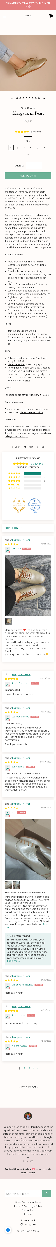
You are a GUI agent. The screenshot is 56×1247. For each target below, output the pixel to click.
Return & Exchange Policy (28, 1206)
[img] (11, 544)
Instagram (29, 1224)
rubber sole (40, 231)
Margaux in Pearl (21, 540)
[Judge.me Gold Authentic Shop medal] (19, 504)
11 (28, 154)
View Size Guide (16, 364)
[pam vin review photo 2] (8, 621)
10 (45, 147)
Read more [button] (13, 961)
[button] (22, 131)
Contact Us (28, 1210)
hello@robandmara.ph (16, 436)
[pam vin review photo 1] (28, 586)
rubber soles (33, 310)
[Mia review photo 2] (8, 885)
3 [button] (29, 1068)
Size (28, 141)
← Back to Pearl (28, 1086)
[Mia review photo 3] (16, 885)
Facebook (29, 1220)
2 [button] (24, 1068)
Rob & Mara (32, 1231)
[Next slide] (43, 98)
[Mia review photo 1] (28, 850)
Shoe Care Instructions (28, 1202)
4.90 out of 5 (36, 463)
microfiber (25, 271)
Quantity (19, 165)
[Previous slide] (12, 98)
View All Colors (41, 395)
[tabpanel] (28, 63)
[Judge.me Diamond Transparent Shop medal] (34, 504)
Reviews (28, 1214)
